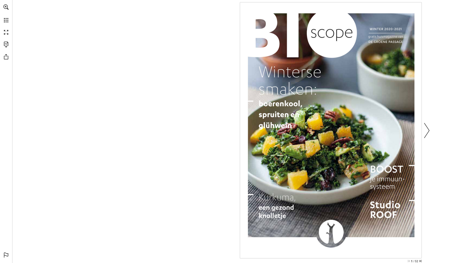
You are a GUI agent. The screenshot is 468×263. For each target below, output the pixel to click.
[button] (6, 7)
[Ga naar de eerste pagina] (409, 261)
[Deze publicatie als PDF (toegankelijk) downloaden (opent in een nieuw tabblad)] (6, 44)
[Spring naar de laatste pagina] (420, 261)
